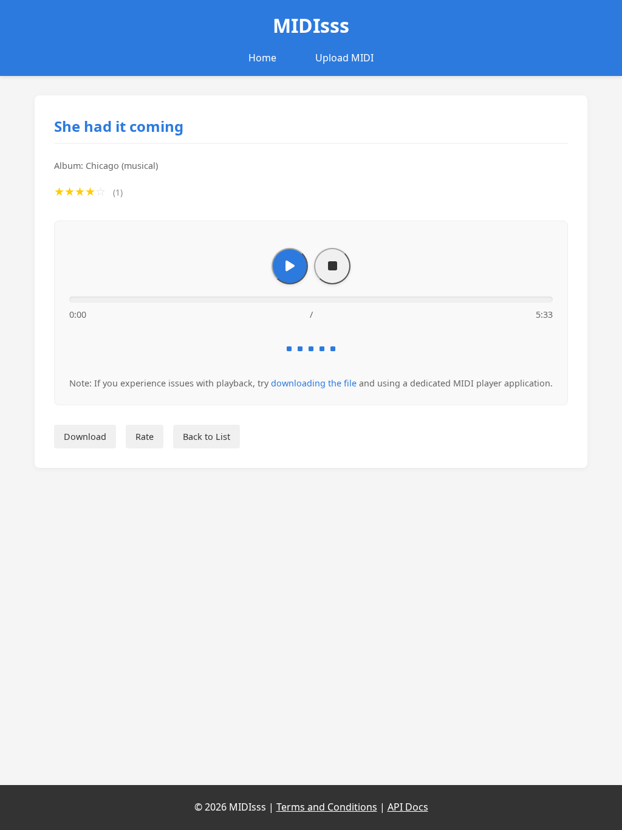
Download (85, 436)
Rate (144, 436)
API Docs (408, 807)
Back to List (206, 436)
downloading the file (314, 383)
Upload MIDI (344, 57)
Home (262, 57)
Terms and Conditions (326, 807)
